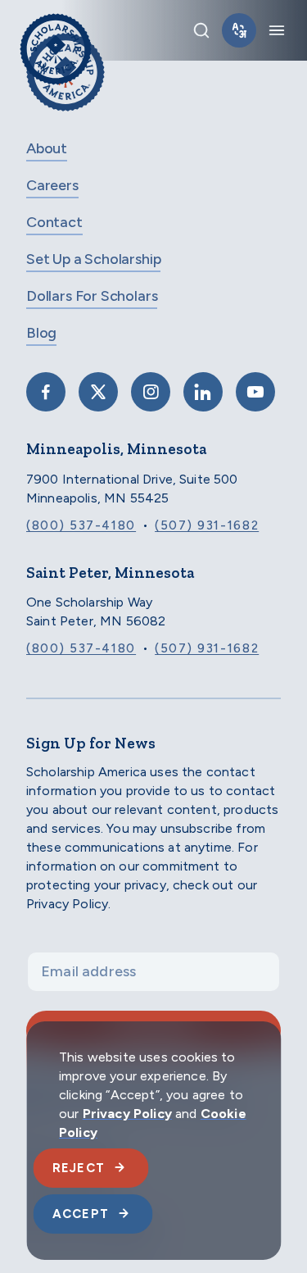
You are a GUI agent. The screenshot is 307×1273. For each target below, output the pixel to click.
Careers (52, 185)
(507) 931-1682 (207, 525)
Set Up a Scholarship (93, 259)
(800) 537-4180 (81, 525)
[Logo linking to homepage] (55, 30)
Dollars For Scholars (91, 296)
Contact (54, 222)
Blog (41, 333)
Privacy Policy (127, 1113)
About (46, 148)
